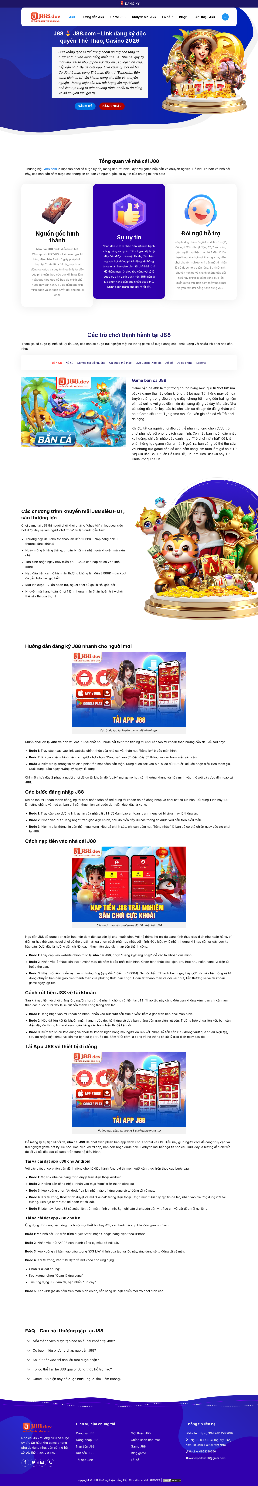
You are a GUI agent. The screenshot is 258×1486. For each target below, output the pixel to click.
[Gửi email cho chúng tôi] (42, 1463)
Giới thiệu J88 (205, 17)
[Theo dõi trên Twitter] (34, 1463)
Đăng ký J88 (85, 1433)
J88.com (50, 169)
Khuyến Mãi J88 (144, 17)
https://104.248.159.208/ (216, 1433)
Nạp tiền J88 (85, 1446)
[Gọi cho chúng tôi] (50, 1463)
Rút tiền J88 (84, 1453)
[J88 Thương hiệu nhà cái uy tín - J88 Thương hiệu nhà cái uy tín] (45, 17)
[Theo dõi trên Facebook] (25, 1463)
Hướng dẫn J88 (92, 17)
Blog (182, 17)
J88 (72, 17)
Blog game (138, 1453)
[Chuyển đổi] (28, 1341)
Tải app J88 (84, 1460)
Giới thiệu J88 (141, 1433)
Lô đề (135, 1460)
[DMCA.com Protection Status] (172, 1480)
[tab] (57, 363)
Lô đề (166, 17)
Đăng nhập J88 (87, 1440)
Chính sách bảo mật (145, 1440)
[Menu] (225, 17)
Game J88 (118, 17)
